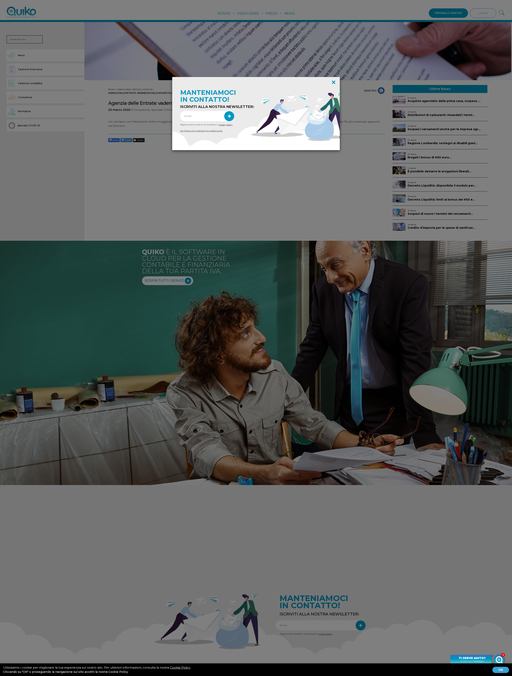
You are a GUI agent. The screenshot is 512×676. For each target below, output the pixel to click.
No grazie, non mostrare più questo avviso (201, 130)
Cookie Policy (180, 667)
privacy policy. (226, 124)
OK (500, 670)
